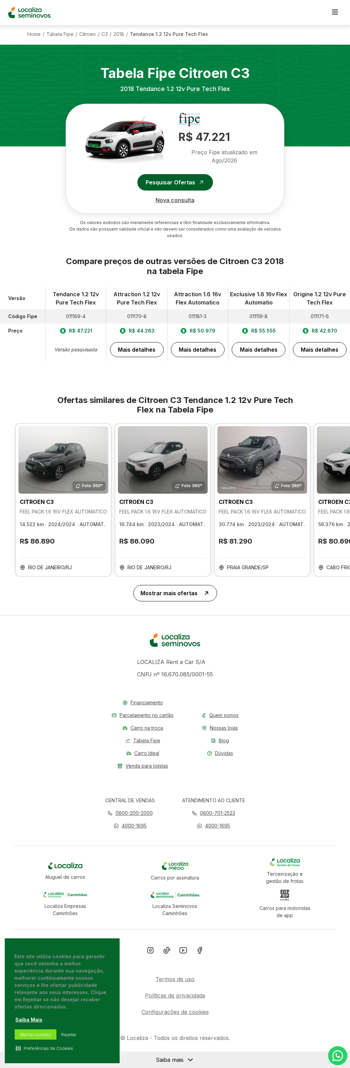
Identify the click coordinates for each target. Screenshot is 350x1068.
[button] (130, 825)
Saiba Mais (28, 1020)
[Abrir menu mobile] (335, 12)
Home (34, 34)
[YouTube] (183, 951)
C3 (105, 34)
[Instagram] (150, 951)
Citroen (87, 34)
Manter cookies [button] (35, 1034)
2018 (118, 34)
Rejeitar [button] (68, 1034)
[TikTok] (167, 951)
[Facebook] (200, 951)
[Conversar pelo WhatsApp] (337, 1055)
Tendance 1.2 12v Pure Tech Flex (169, 34)
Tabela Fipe (59, 34)
